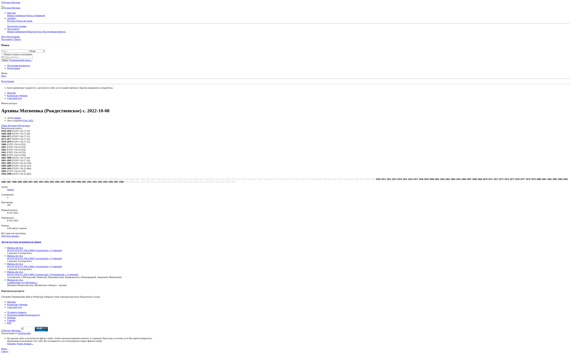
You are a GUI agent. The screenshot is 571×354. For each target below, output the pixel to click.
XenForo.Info (24, 333)
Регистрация (13, 68)
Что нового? (13, 29)
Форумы (11, 13)
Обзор (4, 125)
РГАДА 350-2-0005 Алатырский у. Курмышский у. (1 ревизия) (42, 274)
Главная (11, 320)
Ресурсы (11, 21)
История (12, 125)
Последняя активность (54, 31)
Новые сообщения (16, 15)
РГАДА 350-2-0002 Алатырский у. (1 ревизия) (34, 266)
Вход (3, 76)
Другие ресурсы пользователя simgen (21, 242)
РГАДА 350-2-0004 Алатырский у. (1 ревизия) (34, 250)
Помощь (11, 317)
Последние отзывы (16, 26)
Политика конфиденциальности (23, 315)
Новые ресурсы (34, 31)
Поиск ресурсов (24, 21)
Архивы (11, 18)
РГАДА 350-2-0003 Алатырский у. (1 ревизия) (34, 258)
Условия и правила (16, 312)
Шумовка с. (22, 282)
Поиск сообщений (35, 15)
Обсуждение (23, 125)
